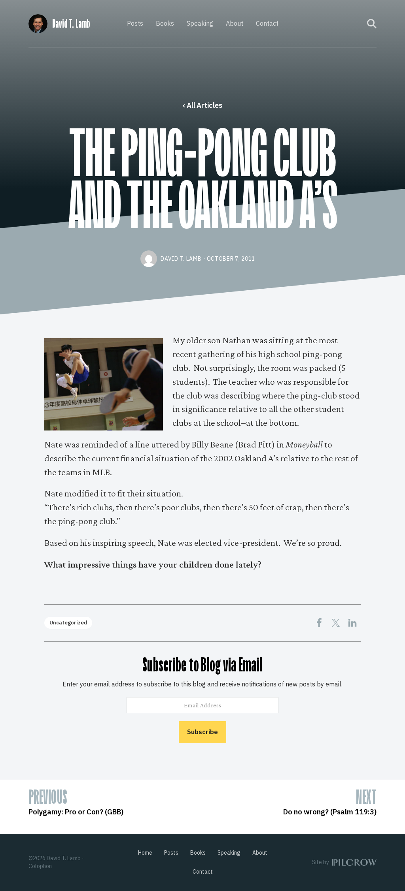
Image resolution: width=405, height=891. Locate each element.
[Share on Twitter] (335, 623)
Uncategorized (68, 622)
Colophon (40, 866)
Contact (267, 23)
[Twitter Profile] (356, 23)
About (234, 23)
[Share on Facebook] (319, 623)
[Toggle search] (371, 24)
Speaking (200, 23)
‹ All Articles (202, 105)
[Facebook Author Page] (345, 23)
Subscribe (202, 732)
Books (165, 23)
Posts (135, 23)
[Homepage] (37, 22)
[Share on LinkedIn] (352, 623)
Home (145, 852)
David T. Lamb (71, 23)
